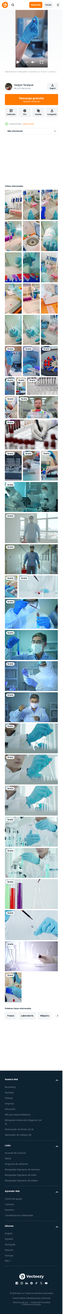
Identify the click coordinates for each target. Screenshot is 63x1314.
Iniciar (48, 5)
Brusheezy (10, 1259)
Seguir (53, 88)
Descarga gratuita (31, 99)
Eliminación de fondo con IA (19, 1301)
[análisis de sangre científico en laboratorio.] (31, 552)
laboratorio (27, 1187)
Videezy (9, 1270)
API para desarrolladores (17, 1286)
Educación (10, 1281)
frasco (10, 1187)
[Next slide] (51, 1187)
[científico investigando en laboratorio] (31, 1128)
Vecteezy (9, 1264)
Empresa (9, 1275)
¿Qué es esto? (28, 124)
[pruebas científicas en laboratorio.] (31, 480)
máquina (44, 1187)
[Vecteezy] (5, 5)
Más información (15, 131)
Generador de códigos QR (18, 1306)
